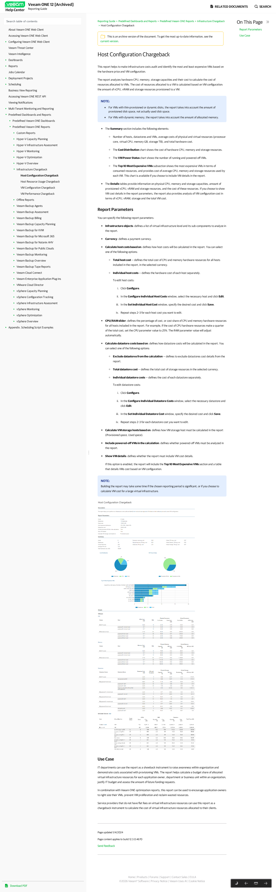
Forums (154, 877)
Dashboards (15, 60)
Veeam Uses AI (178, 881)
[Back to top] (256, 883)
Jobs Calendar (16, 72)
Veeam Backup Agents (30, 205)
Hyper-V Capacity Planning (32, 139)
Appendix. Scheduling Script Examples (30, 327)
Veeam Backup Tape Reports (34, 266)
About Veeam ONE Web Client (26, 29)
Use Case (244, 35)
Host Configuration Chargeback (39, 175)
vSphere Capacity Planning (32, 291)
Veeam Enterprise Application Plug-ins (39, 278)
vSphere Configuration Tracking (35, 297)
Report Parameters (250, 29)
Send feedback (106, 845)
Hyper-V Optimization (29, 157)
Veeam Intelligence (19, 54)
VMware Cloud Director (30, 284)
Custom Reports (26, 133)
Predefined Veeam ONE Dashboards (34, 120)
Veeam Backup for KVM (30, 230)
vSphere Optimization (29, 315)
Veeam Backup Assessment (32, 212)
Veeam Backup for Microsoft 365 (35, 236)
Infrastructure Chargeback (32, 169)
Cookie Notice (197, 881)
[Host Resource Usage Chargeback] (265, 883)
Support (165, 877)
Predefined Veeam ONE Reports (31, 126)
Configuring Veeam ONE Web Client (29, 41)
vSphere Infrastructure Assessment (37, 303)
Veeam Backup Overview (31, 260)
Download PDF (18, 885)
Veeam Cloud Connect (29, 272)
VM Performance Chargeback (38, 193)
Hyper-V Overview (27, 163)
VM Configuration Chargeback (38, 187)
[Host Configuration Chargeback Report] (147, 554)
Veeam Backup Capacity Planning (36, 224)
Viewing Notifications (20, 102)
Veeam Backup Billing (29, 218)
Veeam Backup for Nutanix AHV (35, 242)
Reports (13, 66)
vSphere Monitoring (28, 309)
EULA (193, 877)
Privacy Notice (159, 881)
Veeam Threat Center (21, 47)
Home (131, 877)
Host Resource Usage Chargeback (40, 181)
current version (109, 41)
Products (142, 877)
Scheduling (14, 84)
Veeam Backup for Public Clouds (35, 248)
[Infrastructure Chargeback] (246, 883)
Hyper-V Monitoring (28, 151)
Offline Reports (25, 199)
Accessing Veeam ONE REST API (27, 96)
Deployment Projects (20, 78)
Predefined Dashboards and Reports (29, 114)
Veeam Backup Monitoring (32, 254)
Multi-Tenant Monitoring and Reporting (31, 108)
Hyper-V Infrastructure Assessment (37, 145)
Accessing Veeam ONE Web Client (28, 35)
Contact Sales (180, 877)
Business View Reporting (22, 90)
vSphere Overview (27, 321)
